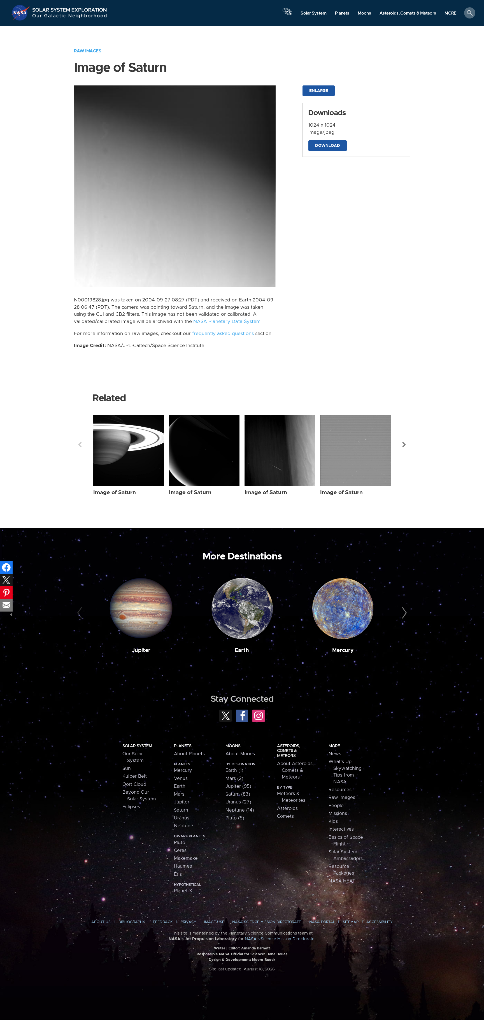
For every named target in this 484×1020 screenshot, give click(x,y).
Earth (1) (234, 770)
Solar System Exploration (70, 8)
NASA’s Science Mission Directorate (280, 939)
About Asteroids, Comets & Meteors (295, 770)
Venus (181, 778)
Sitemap (351, 922)
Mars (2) (234, 778)
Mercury (342, 650)
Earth (242, 650)
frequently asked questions (223, 333)
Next (404, 445)
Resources (340, 789)
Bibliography (131, 922)
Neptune (183, 826)
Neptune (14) (239, 810)
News (335, 754)
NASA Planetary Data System (226, 321)
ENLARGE (318, 91)
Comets (285, 816)
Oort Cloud (134, 784)
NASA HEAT (342, 881)
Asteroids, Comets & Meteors (288, 751)
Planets (182, 746)
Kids (333, 821)
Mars (179, 794)
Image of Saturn (114, 492)
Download (327, 146)
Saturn (181, 810)
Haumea (183, 866)
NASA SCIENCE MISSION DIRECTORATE (266, 922)
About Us (101, 922)
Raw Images (87, 51)
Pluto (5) (234, 818)
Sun (126, 768)
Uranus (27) (238, 802)
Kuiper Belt (134, 776)
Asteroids (287, 808)
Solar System (137, 746)
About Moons (240, 754)
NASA (21, 12)
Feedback (163, 922)
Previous (80, 445)
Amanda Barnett (255, 948)
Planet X (183, 891)
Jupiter (141, 650)
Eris (178, 874)
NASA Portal (322, 922)
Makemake (186, 858)
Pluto (179, 842)
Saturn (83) (237, 794)
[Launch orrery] (287, 14)
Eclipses (131, 807)
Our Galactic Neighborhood (70, 17)
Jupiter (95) (238, 786)
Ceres (180, 850)
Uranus (181, 818)
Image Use (214, 922)
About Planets (189, 754)
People (336, 805)
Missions (338, 813)
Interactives (341, 829)
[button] (450, 13)
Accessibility (379, 922)
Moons (232, 746)
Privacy (188, 922)
